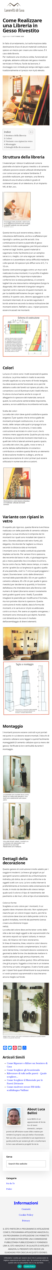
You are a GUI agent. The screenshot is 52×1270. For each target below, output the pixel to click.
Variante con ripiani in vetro (19, 141)
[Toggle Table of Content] (30, 132)
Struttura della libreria (16, 136)
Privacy (26, 1220)
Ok (20, 1266)
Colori (9, 138)
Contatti (26, 1209)
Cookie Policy (26, 1215)
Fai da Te (10, 1183)
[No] (49, 1262)
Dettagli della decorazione (18, 147)
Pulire (9, 1189)
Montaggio (11, 144)
